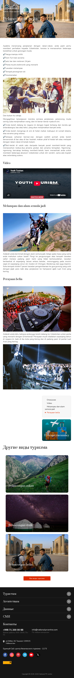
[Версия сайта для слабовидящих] (68, 11)
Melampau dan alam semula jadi (55, 407)
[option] (56, 430)
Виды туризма (14, 11)
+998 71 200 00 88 (13, 629)
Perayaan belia (53, 412)
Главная (5, 11)
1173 (44, 648)
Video (49, 403)
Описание (51, 400)
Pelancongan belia (26, 11)
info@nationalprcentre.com (45, 629)
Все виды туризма (37, 578)
